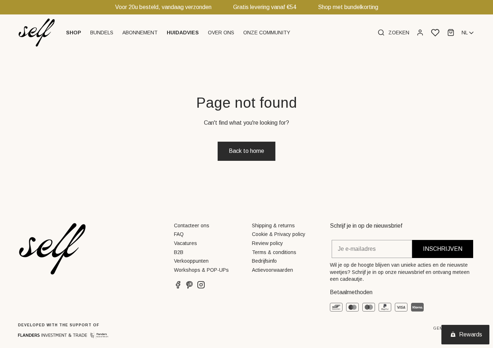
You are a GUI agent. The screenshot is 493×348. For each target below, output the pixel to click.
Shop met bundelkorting (348, 7)
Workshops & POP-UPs (201, 270)
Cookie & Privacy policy (278, 234)
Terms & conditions (274, 252)
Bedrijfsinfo (264, 261)
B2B (178, 252)
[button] (74, 32)
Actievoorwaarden (272, 270)
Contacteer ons (191, 225)
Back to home (246, 151)
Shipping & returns (273, 225)
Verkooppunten (191, 261)
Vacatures (185, 243)
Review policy (267, 243)
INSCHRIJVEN (442, 249)
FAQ (179, 234)
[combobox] (468, 32)
